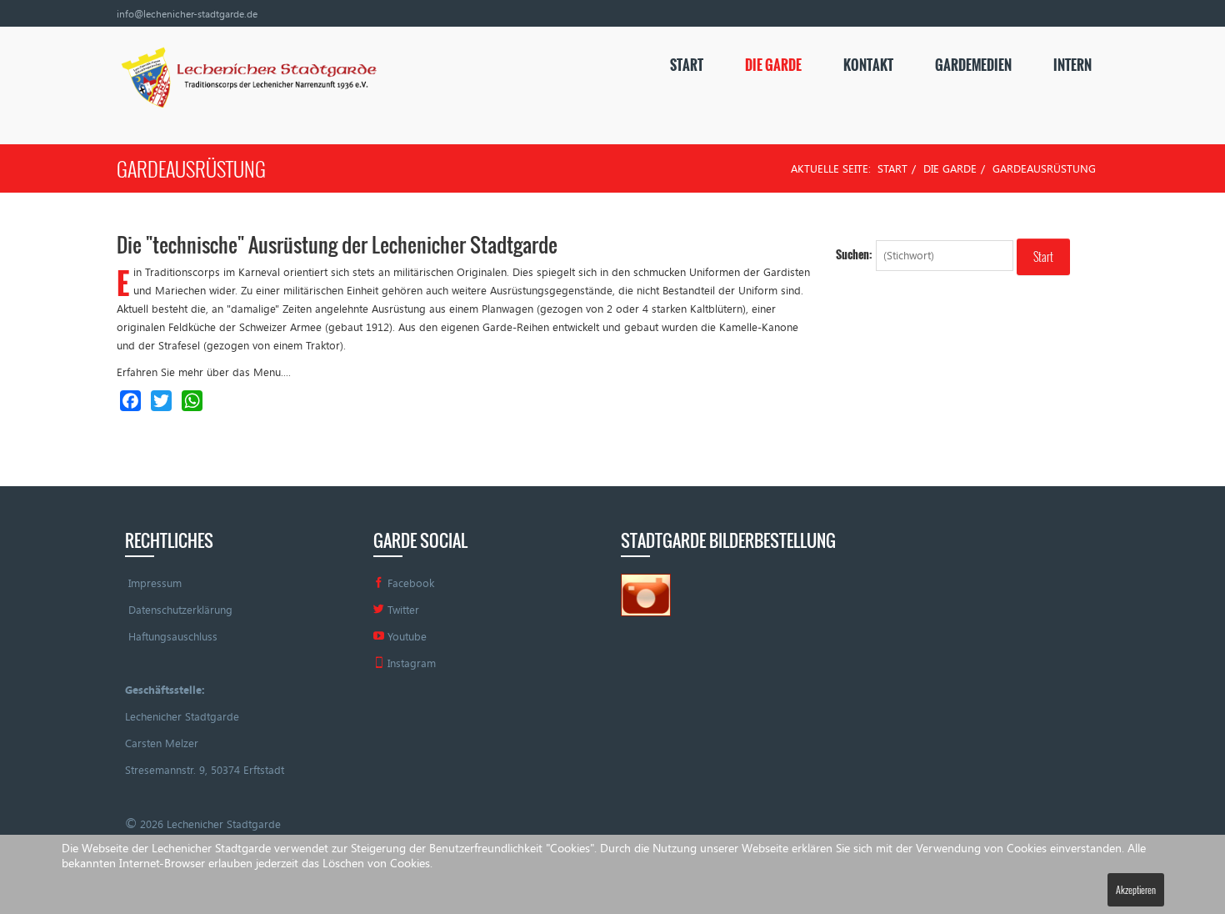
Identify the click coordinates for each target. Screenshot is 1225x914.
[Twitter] (161, 400)
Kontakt (868, 65)
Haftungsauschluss (173, 636)
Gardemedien (973, 65)
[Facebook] (130, 400)
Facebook (409, 582)
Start (686, 65)
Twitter (401, 609)
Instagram (410, 662)
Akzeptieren (1136, 889)
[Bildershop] (646, 593)
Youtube (405, 636)
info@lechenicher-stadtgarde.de (187, 13)
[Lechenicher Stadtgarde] (247, 80)
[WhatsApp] (192, 400)
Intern (1072, 65)
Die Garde (773, 65)
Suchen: (854, 254)
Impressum (155, 582)
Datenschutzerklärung (180, 609)
